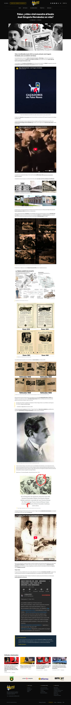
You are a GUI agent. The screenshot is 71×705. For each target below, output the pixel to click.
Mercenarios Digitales (44, 692)
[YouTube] (56, 3)
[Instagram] (54, 3)
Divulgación (29, 690)
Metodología (56, 687)
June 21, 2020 (30, 406)
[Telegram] (60, 3)
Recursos (6, 3)
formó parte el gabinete (22, 409)
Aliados (28, 691)
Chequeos (13, 672)
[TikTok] (58, 3)
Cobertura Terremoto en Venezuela (18, 3)
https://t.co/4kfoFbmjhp (25, 404)
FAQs (63, 702)
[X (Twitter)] (52, 3)
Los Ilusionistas (43, 691)
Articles (55, 702)
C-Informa (42, 690)
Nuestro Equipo (56, 694)
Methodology (59, 702)
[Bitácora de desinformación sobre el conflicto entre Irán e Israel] (27, 660)
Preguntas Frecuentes (57, 695)
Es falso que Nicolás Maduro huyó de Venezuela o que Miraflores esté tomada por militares (43, 667)
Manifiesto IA (56, 692)
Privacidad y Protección (57, 691)
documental (27, 117)
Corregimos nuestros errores (58, 690)
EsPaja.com (30, 512)
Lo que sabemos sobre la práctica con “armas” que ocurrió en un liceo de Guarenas (59, 667)
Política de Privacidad (42, 702)
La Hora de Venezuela (44, 687)
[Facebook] (50, 3)
